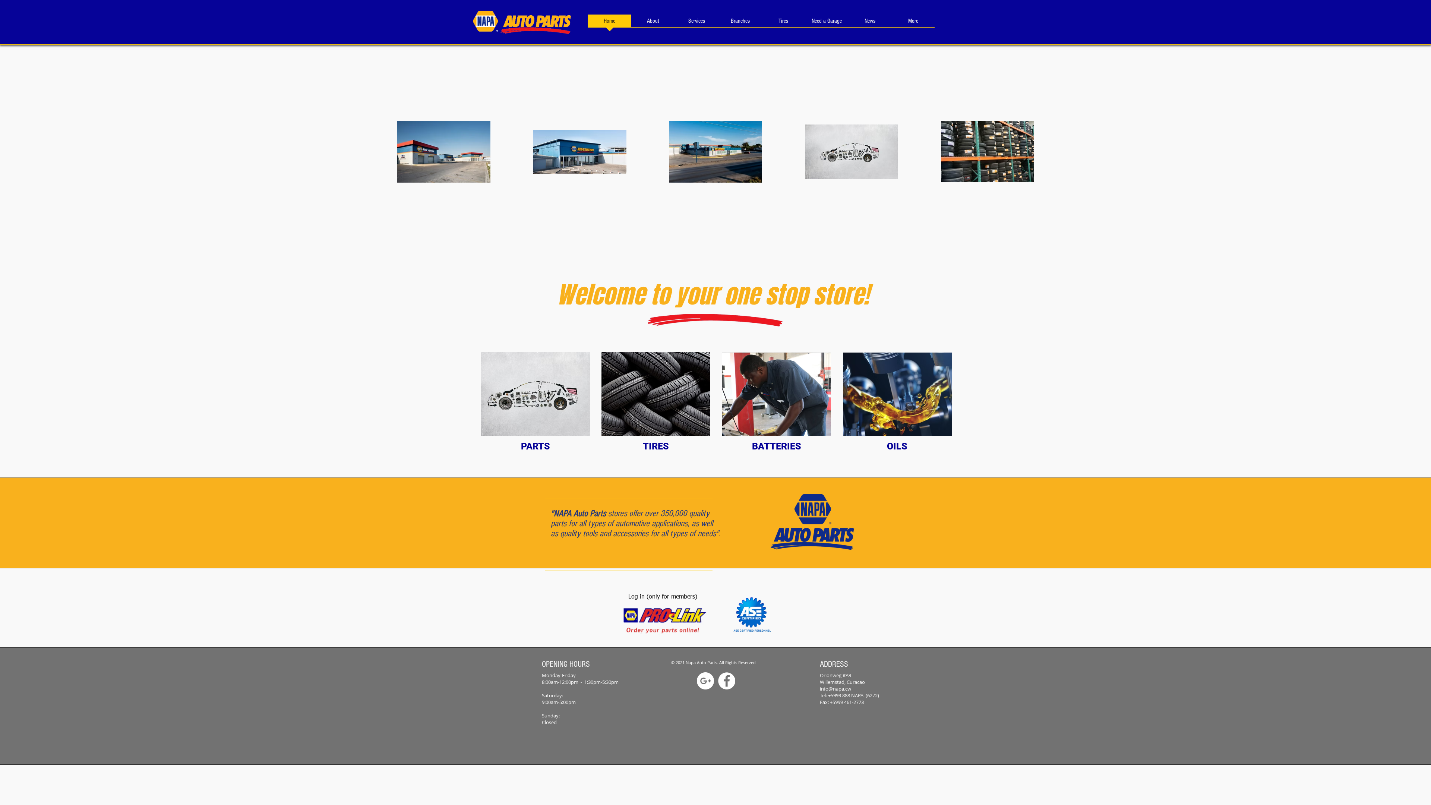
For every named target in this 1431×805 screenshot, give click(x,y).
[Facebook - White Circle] (726, 680)
